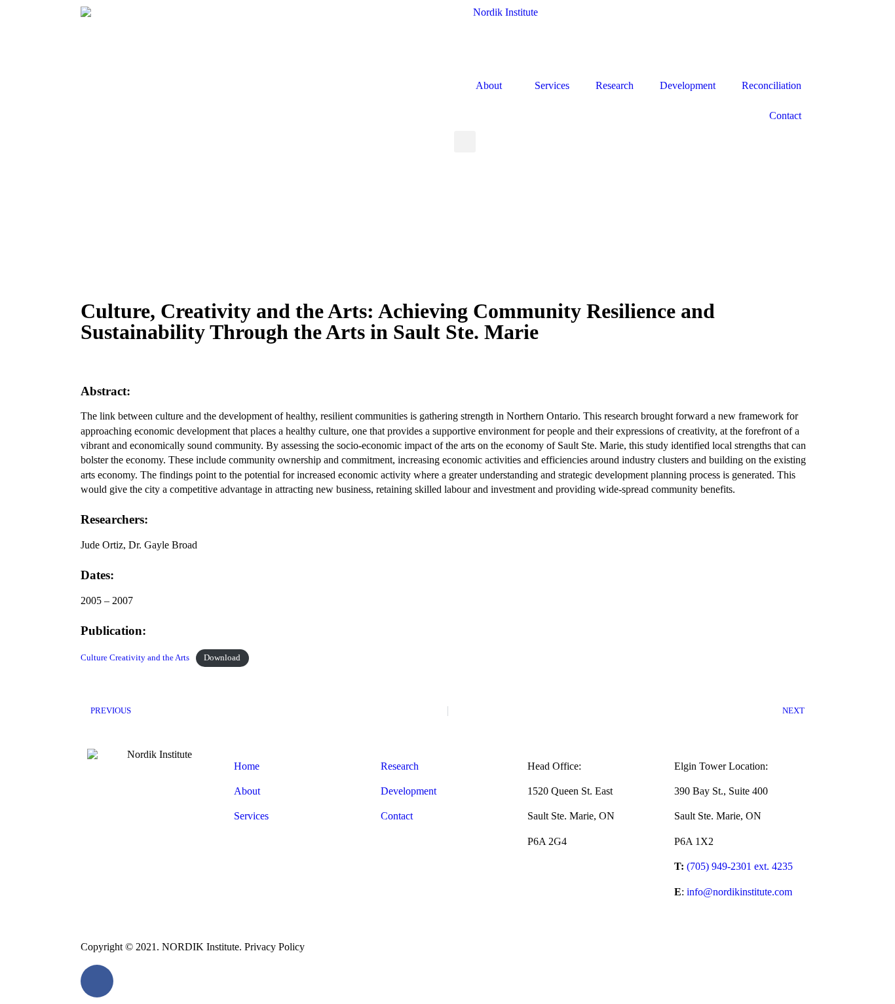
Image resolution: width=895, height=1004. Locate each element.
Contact (785, 115)
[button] (465, 141)
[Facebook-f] (97, 981)
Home (246, 766)
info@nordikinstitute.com (739, 891)
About (489, 85)
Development (687, 85)
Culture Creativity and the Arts (135, 657)
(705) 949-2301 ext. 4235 (740, 866)
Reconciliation (771, 85)
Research (615, 85)
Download (222, 657)
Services (552, 85)
